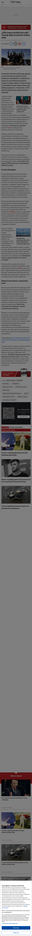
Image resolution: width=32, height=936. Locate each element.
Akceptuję (16, 928)
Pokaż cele (16, 932)
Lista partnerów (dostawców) (9, 923)
